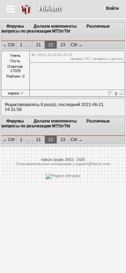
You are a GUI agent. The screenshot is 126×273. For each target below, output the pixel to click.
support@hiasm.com (92, 164)
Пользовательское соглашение (44, 164)
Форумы (15, 26)
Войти (112, 8)
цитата (117, 59)
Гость (15, 55)
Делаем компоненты (55, 26)
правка (76, 59)
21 (38, 44)
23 (63, 44)
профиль (100, 59)
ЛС (87, 59)
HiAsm (49, 8)
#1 (33, 55)
